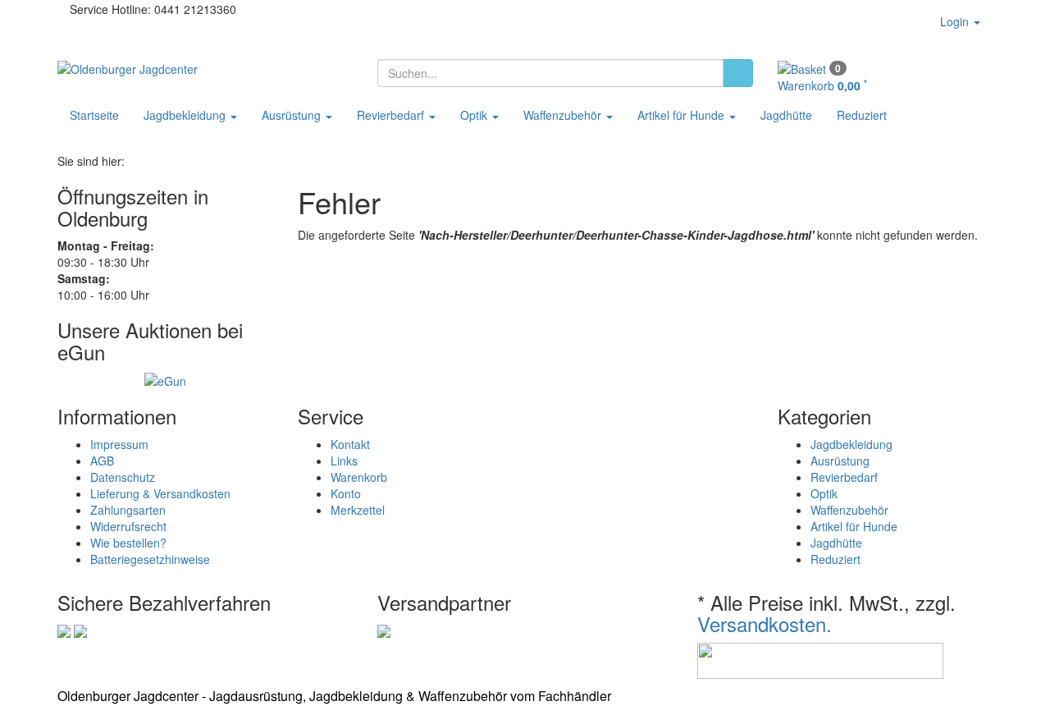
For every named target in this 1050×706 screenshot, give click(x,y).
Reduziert (862, 115)
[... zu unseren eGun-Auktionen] (165, 379)
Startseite (94, 115)
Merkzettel (358, 510)
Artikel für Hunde (682, 115)
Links (344, 460)
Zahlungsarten (128, 510)
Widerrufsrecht (128, 526)
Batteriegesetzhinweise (150, 559)
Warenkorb (359, 477)
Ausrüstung (293, 115)
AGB (102, 460)
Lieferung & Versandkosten (160, 493)
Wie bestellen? (128, 542)
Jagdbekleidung (186, 115)
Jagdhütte (786, 115)
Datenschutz (122, 477)
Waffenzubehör (564, 115)
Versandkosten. (764, 623)
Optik (475, 115)
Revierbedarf (392, 115)
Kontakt (350, 444)
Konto (346, 493)
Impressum (119, 444)
